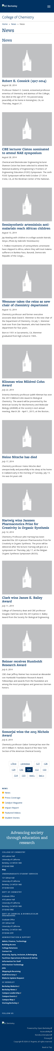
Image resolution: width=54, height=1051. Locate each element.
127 (39, 764)
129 (14, 770)
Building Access (9, 944)
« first (14, 763)
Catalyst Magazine (13, 802)
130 (22, 770)
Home (5, 24)
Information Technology (13, 964)
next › (33, 775)
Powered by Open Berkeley (39, 1028)
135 (24, 776)
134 (17, 776)
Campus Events (9, 996)
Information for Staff (11, 961)
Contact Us (7, 951)
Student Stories (12, 817)
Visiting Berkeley (10, 1003)
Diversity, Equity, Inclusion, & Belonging (19, 954)
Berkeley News (9, 989)
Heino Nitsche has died (19, 457)
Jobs (4, 968)
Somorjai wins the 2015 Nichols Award (25, 733)
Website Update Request (13, 978)
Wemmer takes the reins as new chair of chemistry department (26, 303)
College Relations (10, 948)
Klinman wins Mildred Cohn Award (23, 383)
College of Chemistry (18, 17)
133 (45, 770)
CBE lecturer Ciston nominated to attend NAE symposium (25, 151)
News (13, 24)
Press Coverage (12, 797)
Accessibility (46, 1031)
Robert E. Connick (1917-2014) (24, 81)
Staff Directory (9, 975)
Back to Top (47, 1047)
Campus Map (8, 999)
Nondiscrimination (43, 1035)
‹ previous (26, 763)
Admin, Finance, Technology (14, 941)
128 (46, 764)
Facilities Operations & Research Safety (20, 958)
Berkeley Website (10, 986)
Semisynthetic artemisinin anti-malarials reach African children (26, 226)
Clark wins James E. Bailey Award (22, 599)
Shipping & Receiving (11, 971)
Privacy (48, 1038)
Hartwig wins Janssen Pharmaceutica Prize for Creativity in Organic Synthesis (25, 524)
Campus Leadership (11, 993)
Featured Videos (13, 812)
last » (42, 775)
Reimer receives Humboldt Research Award (22, 663)
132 (37, 770)
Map (4, 869)
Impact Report (12, 807)
